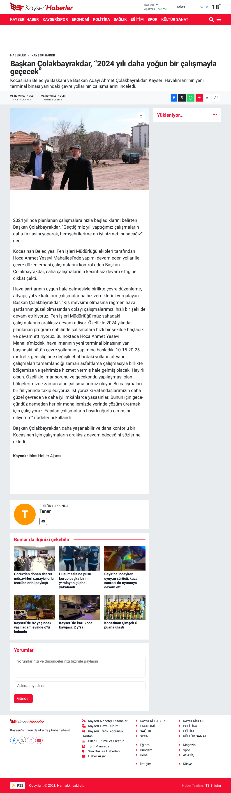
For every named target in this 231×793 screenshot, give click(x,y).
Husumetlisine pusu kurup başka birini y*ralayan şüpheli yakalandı (75, 580)
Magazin (189, 745)
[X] (22, 740)
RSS (19, 786)
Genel (144, 755)
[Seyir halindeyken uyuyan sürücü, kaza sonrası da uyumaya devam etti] (125, 558)
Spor (186, 750)
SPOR (152, 19)
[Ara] (212, 20)
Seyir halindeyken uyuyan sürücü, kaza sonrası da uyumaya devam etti (121, 580)
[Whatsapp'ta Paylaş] (190, 98)
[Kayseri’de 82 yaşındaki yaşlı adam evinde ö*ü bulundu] (34, 607)
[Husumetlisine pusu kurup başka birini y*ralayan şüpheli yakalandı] (79, 558)
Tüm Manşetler (99, 746)
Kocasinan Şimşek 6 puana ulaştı (120, 625)
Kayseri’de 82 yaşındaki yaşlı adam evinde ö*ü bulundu (33, 627)
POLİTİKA (101, 19)
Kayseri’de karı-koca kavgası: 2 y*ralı (75, 625)
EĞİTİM (137, 19)
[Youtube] (39, 740)
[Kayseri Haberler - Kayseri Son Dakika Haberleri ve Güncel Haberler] (41, 7)
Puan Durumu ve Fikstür (106, 741)
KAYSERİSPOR (55, 19)
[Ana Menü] (218, 20)
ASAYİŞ (188, 755)
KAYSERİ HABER (24, 19)
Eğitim (145, 745)
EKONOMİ (80, 19)
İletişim (145, 764)
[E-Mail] (43, 521)
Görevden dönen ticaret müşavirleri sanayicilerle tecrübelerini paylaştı (34, 578)
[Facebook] (14, 740)
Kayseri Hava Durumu (104, 726)
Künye (187, 764)
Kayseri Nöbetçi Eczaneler (107, 721)
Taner (45, 511)
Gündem (146, 750)
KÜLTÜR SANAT (174, 19)
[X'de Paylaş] (182, 98)
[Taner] (25, 514)
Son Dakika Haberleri (104, 751)
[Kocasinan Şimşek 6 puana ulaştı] (125, 607)
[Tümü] (215, 115)
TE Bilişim (213, 786)
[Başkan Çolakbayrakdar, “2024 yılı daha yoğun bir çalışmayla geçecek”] (79, 149)
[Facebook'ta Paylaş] (174, 98)
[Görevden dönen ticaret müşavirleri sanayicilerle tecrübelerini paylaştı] (34, 558)
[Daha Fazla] (199, 98)
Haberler (18, 55)
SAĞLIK (120, 19)
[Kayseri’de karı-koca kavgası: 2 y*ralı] (79, 607)
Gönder (23, 698)
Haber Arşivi (97, 756)
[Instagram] (30, 740)
